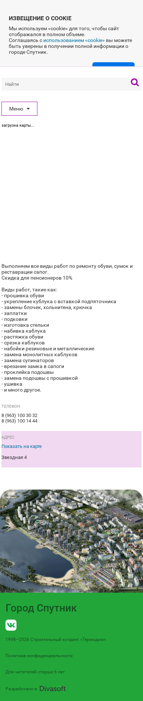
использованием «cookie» (74, 40)
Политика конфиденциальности (39, 655)
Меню (16, 109)
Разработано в (21, 688)
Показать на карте (21, 446)
